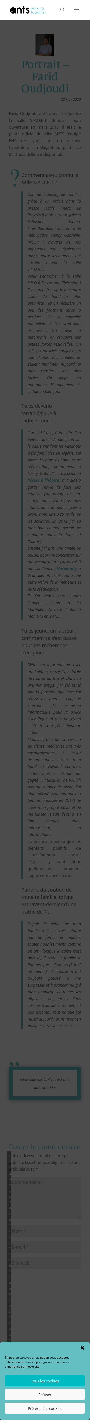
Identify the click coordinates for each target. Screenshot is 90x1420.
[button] (82, 1347)
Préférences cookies (45, 1408)
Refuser (45, 1394)
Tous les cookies (45, 1380)
